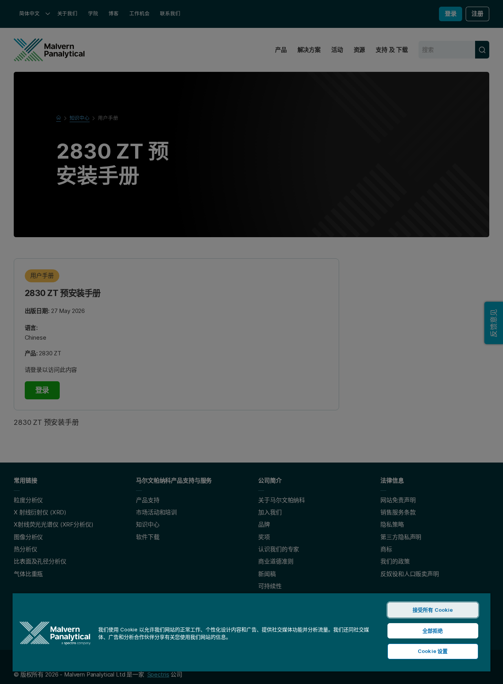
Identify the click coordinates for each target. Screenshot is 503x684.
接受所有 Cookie (433, 610)
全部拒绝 (432, 630)
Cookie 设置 (433, 651)
